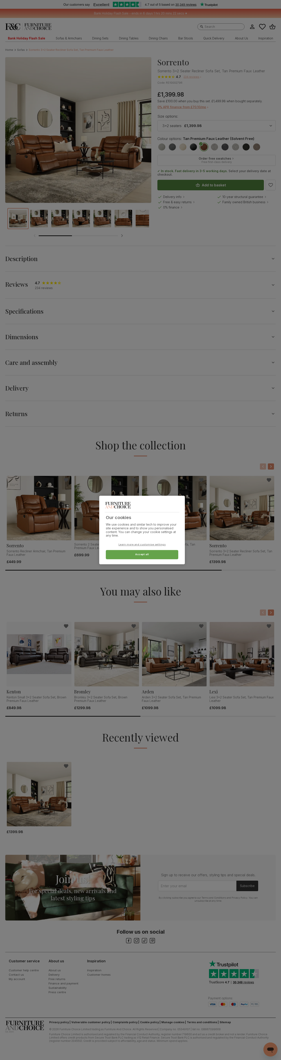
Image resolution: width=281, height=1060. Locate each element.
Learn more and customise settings (142, 544)
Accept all (142, 554)
